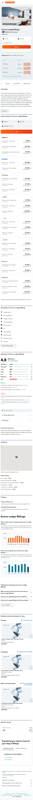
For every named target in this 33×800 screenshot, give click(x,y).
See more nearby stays (26, 620)
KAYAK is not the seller (8, 780)
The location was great (9, 387)
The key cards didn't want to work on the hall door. (15, 400)
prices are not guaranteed (7, 775)
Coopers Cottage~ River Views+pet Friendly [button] (12, 639)
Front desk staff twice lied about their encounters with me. (15, 402)
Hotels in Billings (8, 759)
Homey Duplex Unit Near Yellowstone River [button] (12, 670)
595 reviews (14, 32)
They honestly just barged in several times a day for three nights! (16, 396)
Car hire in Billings (8, 757)
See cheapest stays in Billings (24, 651)
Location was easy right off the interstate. (13, 389)
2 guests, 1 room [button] (7, 43)
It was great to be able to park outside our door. (14, 385)
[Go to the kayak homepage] (10, 2)
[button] (2, 2)
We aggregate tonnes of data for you (12, 783)
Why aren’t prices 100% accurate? (11, 786)
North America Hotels (21, 793)
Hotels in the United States (7, 795)
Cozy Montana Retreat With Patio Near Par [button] (12, 703)
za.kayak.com (8, 793)
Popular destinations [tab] (21, 748)
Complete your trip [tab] (8, 748)
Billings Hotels (27, 795)
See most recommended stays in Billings (26, 684)
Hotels (13, 793)
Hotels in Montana (18, 795)
